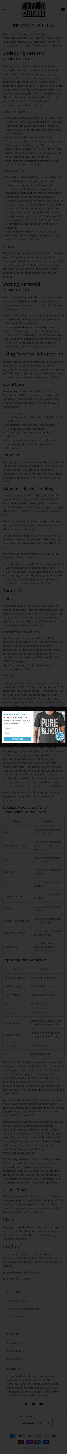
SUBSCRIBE (17, 738)
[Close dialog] (63, 713)
